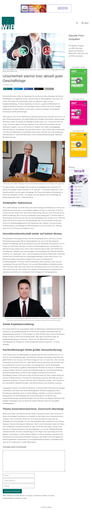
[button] (77, 23)
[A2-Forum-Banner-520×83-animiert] (46, 12)
